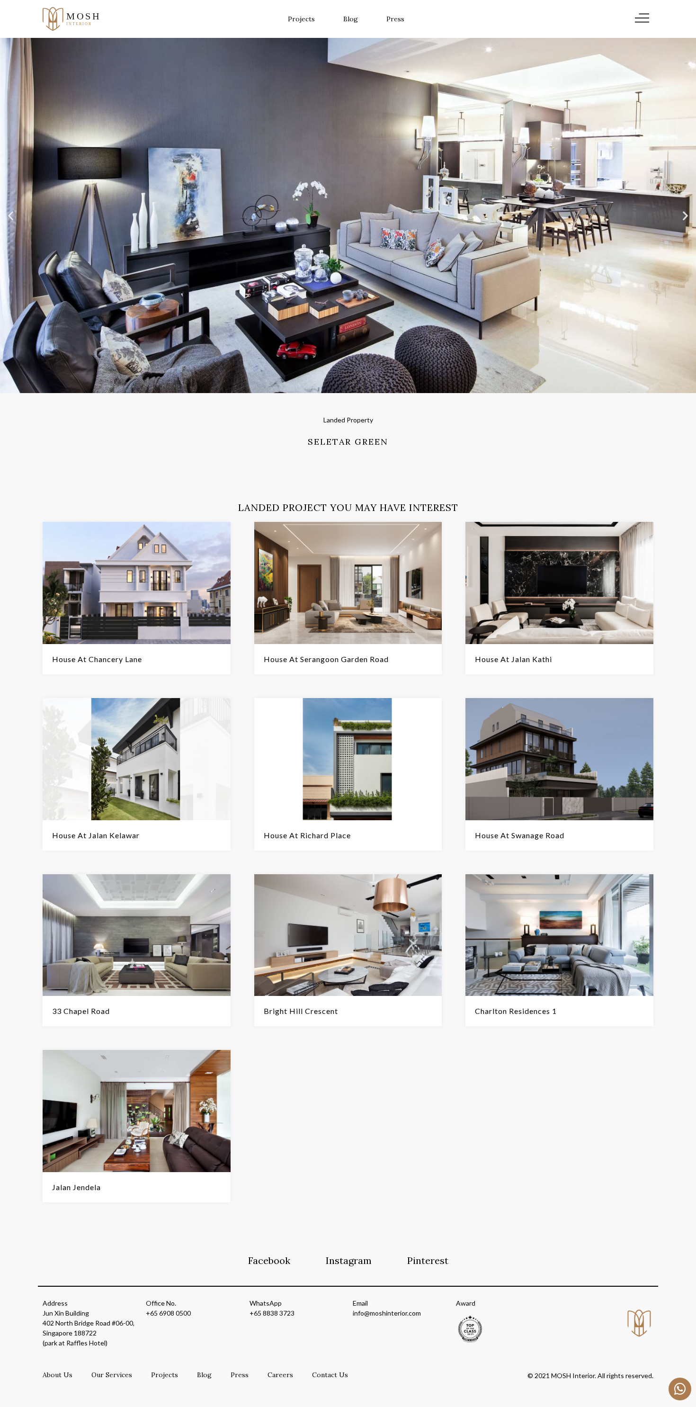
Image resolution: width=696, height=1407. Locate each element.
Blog (350, 19)
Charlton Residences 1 (516, 1010)
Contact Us (330, 1375)
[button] (11, 216)
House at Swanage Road (519, 835)
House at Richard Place (307, 835)
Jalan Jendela (76, 1187)
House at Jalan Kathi (513, 658)
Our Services (111, 1375)
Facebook (269, 1260)
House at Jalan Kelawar (96, 835)
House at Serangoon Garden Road (326, 658)
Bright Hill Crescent (301, 1010)
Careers (280, 1375)
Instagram (349, 1260)
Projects (301, 19)
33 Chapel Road (81, 1010)
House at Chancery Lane (97, 658)
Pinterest (427, 1260)
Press (395, 19)
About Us (57, 1375)
